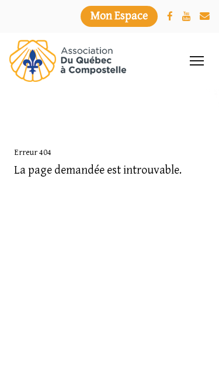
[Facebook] (170, 17)
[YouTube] (186, 17)
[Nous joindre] (205, 16)
